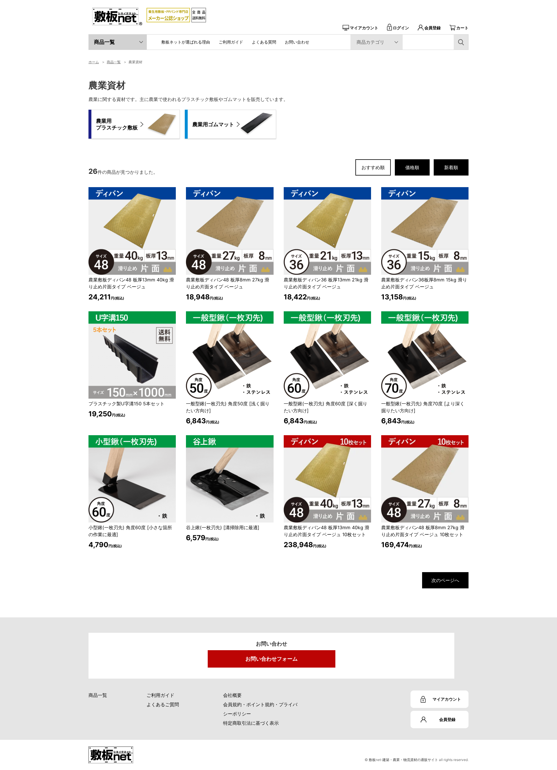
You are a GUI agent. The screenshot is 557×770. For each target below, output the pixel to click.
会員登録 (432, 27)
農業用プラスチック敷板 (117, 124)
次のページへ (445, 580)
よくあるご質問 (163, 704)
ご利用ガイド (231, 41)
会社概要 (232, 695)
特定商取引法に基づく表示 (251, 723)
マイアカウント (364, 27)
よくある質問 (264, 41)
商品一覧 (104, 42)
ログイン (401, 27)
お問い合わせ (297, 41)
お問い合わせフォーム (271, 659)
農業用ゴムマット (213, 124)
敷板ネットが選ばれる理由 (185, 41)
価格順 (412, 167)
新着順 (451, 167)
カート (462, 27)
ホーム (93, 62)
